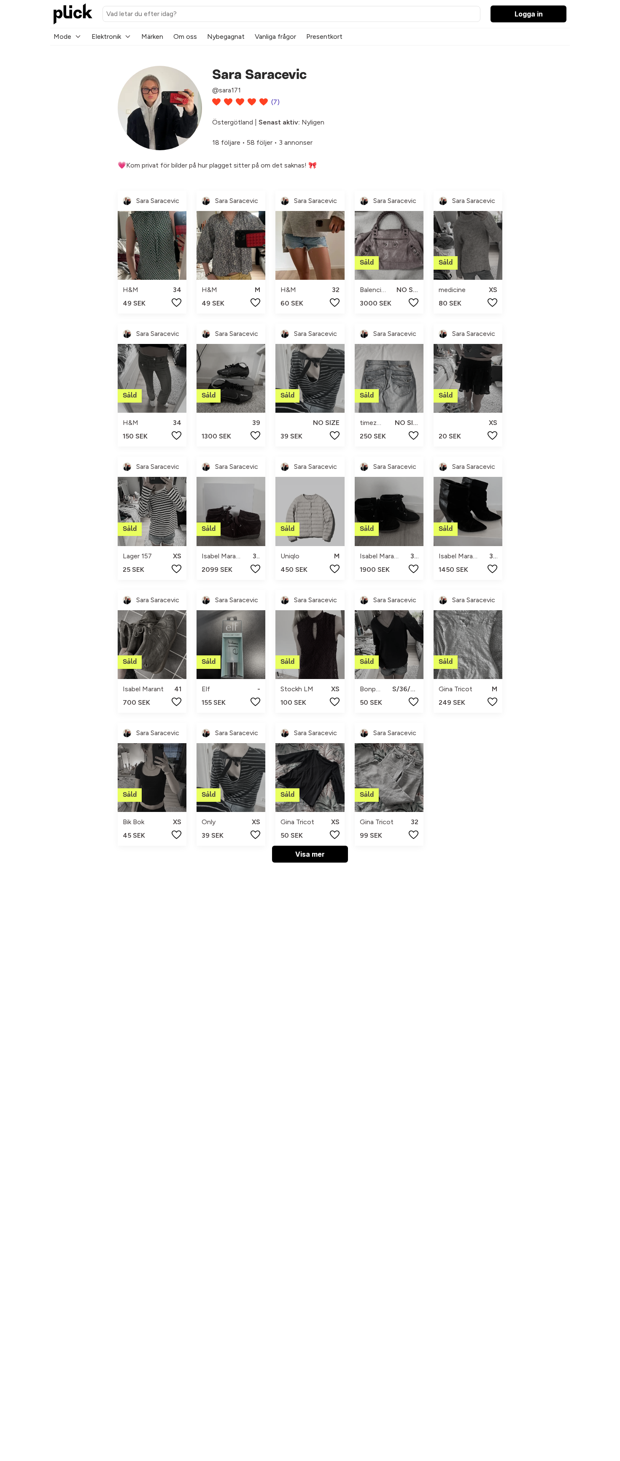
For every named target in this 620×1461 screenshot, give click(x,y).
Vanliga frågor (275, 36)
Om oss (185, 36)
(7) (275, 102)
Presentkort (324, 36)
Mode (62, 36)
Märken (152, 36)
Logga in (529, 14)
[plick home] (73, 13)
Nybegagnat (226, 36)
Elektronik (106, 36)
